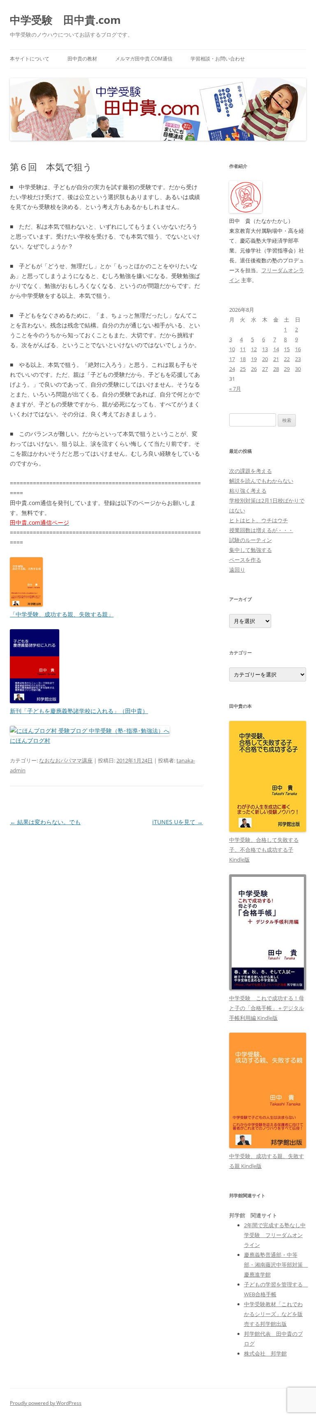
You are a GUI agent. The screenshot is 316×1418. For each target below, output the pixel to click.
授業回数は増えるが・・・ (261, 530)
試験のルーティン (250, 540)
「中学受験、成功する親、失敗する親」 (62, 614)
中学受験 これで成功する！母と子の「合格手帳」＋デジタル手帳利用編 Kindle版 (266, 1008)
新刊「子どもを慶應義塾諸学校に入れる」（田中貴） (79, 711)
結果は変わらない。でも (45, 822)
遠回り (237, 569)
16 (298, 349)
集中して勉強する (250, 550)
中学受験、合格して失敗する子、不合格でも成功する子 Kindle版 (264, 849)
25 (243, 369)
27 (265, 369)
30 (298, 369)
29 (287, 369)
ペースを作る (245, 559)
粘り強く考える (248, 490)
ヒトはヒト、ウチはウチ (258, 520)
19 (254, 359)
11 (243, 349)
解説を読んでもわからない (261, 480)
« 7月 (235, 388)
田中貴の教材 (82, 58)
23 (298, 359)
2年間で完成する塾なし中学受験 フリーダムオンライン (275, 1235)
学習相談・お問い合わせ (218, 58)
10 (232, 349)
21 (276, 359)
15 (287, 349)
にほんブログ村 (30, 740)
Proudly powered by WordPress (45, 1402)
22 (287, 359)
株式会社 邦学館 (265, 1353)
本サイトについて (29, 58)
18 (243, 359)
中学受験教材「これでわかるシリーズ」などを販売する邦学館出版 (273, 1314)
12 (254, 349)
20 (265, 359)
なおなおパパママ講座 (66, 760)
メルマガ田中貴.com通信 (143, 58)
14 (276, 349)
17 (232, 359)
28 (276, 369)
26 (254, 369)
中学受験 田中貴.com (65, 19)
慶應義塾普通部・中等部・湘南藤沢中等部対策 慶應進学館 (276, 1264)
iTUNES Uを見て (177, 822)
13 (265, 349)
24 (232, 369)
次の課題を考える (250, 471)
